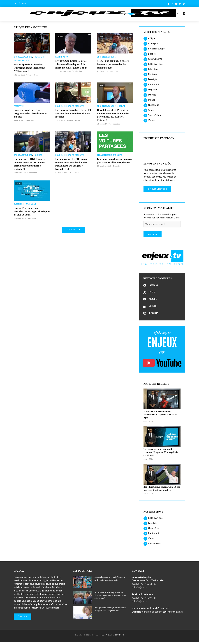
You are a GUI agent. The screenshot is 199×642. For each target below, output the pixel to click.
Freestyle (18, 106)
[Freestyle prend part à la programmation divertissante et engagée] (32, 92)
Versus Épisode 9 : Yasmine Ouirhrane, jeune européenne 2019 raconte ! (29, 67)
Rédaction (77, 71)
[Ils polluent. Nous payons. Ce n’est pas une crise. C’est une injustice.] (161, 474)
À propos (22, 617)
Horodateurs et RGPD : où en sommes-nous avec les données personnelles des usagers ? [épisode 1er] (71, 164)
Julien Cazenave (73, 120)
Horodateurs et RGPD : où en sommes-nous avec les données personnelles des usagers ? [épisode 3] (113, 115)
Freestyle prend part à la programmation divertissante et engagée (30, 113)
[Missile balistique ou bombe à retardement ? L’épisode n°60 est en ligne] (161, 399)
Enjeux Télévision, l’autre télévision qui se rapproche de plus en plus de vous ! (32, 211)
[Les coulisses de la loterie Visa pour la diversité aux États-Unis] (82, 582)
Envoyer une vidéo (157, 189)
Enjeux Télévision (107, 635)
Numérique (30, 204)
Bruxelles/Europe (103, 14)
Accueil (63, 14)
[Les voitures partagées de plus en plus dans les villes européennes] (115, 141)
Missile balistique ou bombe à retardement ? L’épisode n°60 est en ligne (160, 414)
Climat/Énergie (104, 155)
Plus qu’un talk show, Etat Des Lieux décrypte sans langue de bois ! (110, 609)
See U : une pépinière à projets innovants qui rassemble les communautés (113, 64)
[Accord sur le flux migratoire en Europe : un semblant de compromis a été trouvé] (82, 597)
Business (149, 14)
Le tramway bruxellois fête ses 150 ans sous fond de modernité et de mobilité (73, 113)
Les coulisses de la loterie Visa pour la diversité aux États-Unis (110, 578)
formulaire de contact (151, 612)
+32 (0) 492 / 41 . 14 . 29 (144, 584)
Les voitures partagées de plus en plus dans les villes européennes (114, 161)
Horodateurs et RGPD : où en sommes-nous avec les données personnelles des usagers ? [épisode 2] (29, 164)
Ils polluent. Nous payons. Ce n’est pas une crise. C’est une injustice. (161, 488)
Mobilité (164, 14)
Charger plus (73, 230)
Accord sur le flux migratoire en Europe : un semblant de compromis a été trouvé (110, 595)
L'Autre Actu (61, 57)
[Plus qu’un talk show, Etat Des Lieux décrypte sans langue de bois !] (82, 612)
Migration (38, 57)
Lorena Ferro (114, 71)
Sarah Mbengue (34, 75)
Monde (136, 14)
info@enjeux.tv (139, 587)
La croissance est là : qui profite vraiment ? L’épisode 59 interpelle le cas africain (160, 452)
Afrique (123, 14)
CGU (117, 635)
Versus (25, 60)
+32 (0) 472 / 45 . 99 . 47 (144, 598)
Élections (19, 204)
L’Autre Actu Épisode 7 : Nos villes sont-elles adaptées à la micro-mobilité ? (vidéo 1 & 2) (71, 64)
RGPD (121, 635)
